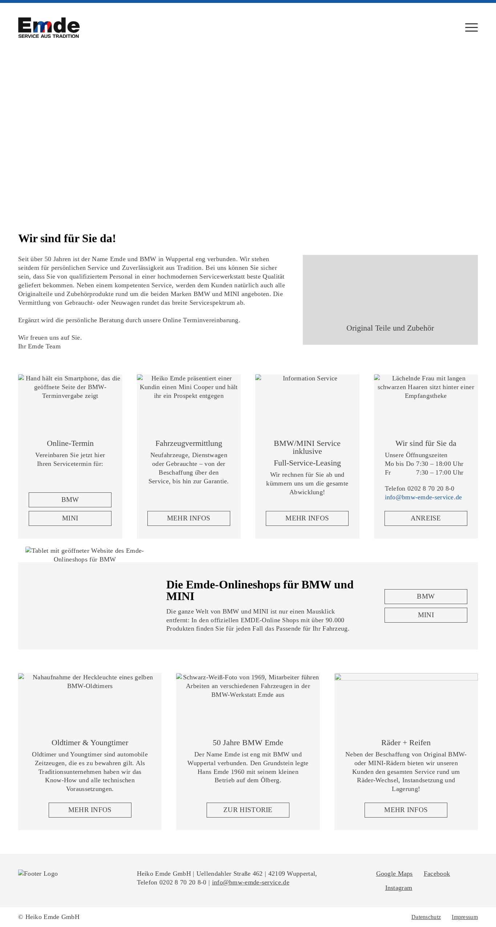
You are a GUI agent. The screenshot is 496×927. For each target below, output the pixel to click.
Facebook (437, 873)
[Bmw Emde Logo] (49, 27)
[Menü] (469, 27)
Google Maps (394, 873)
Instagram (398, 887)
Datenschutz (426, 917)
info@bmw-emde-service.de (423, 497)
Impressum (465, 917)
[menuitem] (469, 27)
